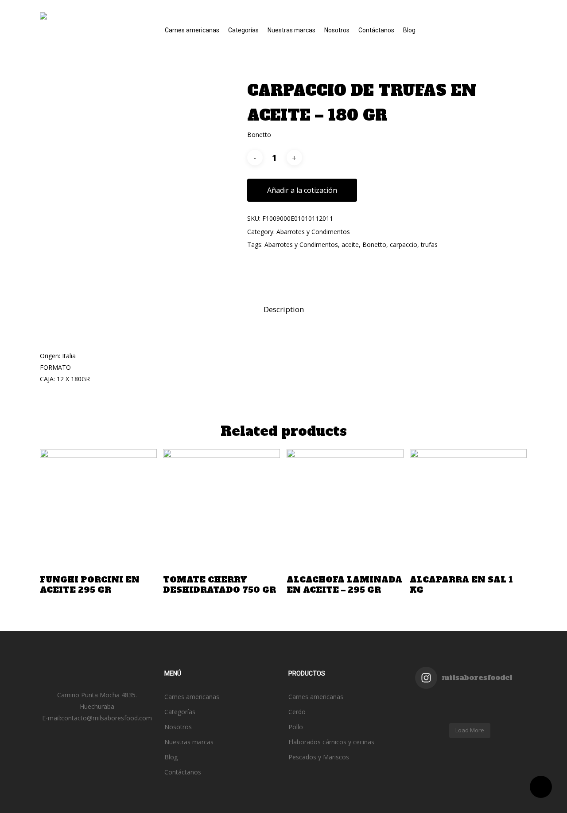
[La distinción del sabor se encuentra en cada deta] (456, 712)
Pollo (295, 727)
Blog (171, 757)
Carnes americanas (191, 696)
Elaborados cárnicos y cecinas (331, 742)
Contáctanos (182, 772)
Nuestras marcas (189, 742)
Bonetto (374, 244)
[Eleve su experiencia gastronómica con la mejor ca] (483, 701)
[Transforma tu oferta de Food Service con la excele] (456, 701)
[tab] (284, 309)
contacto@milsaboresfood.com (106, 718)
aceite (350, 244)
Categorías (179, 711)
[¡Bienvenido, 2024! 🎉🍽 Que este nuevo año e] (511, 701)
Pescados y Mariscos (318, 757)
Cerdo (297, 711)
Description (284, 309)
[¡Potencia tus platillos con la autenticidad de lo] (511, 712)
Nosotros (178, 727)
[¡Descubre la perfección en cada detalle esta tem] (428, 712)
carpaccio (403, 244)
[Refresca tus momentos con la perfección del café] (428, 701)
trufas (429, 244)
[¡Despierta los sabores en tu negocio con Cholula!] (483, 712)
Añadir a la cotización (302, 190)
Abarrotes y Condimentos (313, 231)
